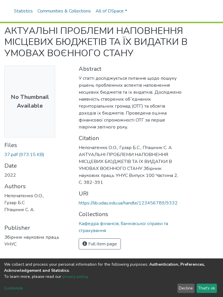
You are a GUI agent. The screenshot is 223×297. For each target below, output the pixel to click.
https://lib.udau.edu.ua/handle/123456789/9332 (128, 203)
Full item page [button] (102, 244)
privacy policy (74, 276)
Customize (13, 288)
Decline (186, 288)
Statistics (23, 11)
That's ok (206, 288)
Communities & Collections (64, 11)
